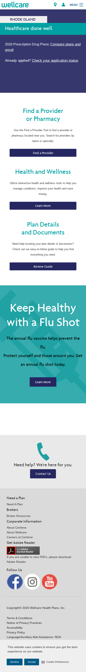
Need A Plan (15, 504)
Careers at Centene (20, 537)
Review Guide (43, 266)
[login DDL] (63, 5)
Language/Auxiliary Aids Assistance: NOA (34, 637)
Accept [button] (31, 662)
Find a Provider (43, 153)
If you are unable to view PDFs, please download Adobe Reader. (39, 559)
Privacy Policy (16, 632)
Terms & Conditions (19, 618)
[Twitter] (32, 581)
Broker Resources (18, 516)
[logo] (16, 4)
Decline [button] (14, 662)
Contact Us (43, 474)
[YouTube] (50, 581)
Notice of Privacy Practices (24, 622)
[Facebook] (15, 581)
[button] (55, 662)
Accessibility (15, 627)
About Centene (17, 527)
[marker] (55, 5)
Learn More (43, 206)
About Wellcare (17, 532)
